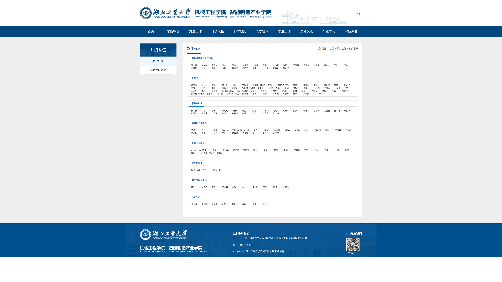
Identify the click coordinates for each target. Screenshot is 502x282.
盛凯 (305, 88)
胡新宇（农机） (259, 85)
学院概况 (173, 31)
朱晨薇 (276, 68)
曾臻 (324, 91)
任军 (254, 111)
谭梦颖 (318, 130)
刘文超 (255, 65)
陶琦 (327, 130)
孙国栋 (327, 88)
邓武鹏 (236, 150)
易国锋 (294, 91)
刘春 (193, 88)
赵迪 (244, 113)
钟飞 (254, 113)
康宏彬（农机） (285, 85)
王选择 (296, 65)
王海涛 (337, 88)
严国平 (347, 111)
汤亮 (275, 111)
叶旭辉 (284, 91)
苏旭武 (317, 88)
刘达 (203, 88)
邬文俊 (327, 65)
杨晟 (244, 204)
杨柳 (193, 153)
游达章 (220, 153)
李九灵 (225, 111)
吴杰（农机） (243, 91)
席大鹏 (255, 187)
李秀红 (327, 85)
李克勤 (306, 85)
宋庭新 (297, 130)
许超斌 (206, 170)
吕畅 (265, 150)
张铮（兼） (218, 170)
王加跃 (348, 130)
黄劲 (270, 85)
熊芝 (214, 68)
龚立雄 (246, 130)
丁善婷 (204, 65)
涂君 (285, 65)
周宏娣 (266, 113)
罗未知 (260, 88)
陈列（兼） (196, 170)
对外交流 (306, 31)
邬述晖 (317, 111)
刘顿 (214, 88)
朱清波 (266, 204)
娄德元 (235, 88)
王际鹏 (338, 130)
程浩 (214, 150)
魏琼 (203, 91)
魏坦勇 (317, 65)
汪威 (316, 150)
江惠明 (225, 187)
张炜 (275, 187)
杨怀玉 (194, 113)
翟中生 (245, 68)
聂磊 (265, 65)
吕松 (244, 187)
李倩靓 (317, 85)
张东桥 (209, 94)
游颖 (224, 113)
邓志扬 (194, 65)
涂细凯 (297, 150)
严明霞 (274, 91)
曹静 (193, 130)
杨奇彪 (235, 133)
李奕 (336, 85)
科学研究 (240, 31)
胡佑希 (267, 130)
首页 (151, 31)
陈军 (193, 187)
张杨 (254, 94)
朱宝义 (322, 94)
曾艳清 (245, 133)
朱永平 (286, 68)
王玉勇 (194, 91)
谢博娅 (194, 68)
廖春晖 (235, 111)
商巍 (276, 150)
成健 (234, 85)
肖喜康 (264, 91)
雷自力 (235, 65)
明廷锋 (286, 88)
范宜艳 (225, 130)
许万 (347, 150)
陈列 (214, 85)
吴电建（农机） (229, 91)
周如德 (286, 187)
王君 (327, 150)
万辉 (306, 150)
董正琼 (215, 65)
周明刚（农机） (310, 94)
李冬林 (215, 111)
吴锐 (203, 133)
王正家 (306, 65)
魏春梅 (306, 111)
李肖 (255, 150)
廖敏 (234, 187)
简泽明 (204, 204)
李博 (295, 85)
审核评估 (351, 31)
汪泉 (285, 111)
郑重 (295, 94)
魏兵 (295, 111)
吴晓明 (327, 111)
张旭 (254, 68)
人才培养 (262, 31)
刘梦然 (245, 65)
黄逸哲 (277, 130)
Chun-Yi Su (196, 150)
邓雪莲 (194, 204)
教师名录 (158, 61)
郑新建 (286, 94)
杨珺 (234, 204)
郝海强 (246, 150)
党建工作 (195, 31)
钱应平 (296, 88)
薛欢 (224, 133)
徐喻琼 (215, 133)
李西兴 (287, 130)
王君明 (347, 88)
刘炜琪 (225, 88)
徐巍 (224, 68)
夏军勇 (253, 91)
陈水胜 (225, 85)
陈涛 (204, 150)
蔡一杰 (204, 85)
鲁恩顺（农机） (249, 88)
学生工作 (284, 31)
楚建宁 (215, 130)
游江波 (266, 187)
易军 (303, 91)
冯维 (224, 65)
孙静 (307, 130)
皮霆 (244, 111)
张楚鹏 (345, 91)
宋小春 (276, 65)
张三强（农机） (234, 94)
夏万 (224, 204)
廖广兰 (347, 85)
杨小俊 (204, 113)
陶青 (286, 150)
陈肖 (203, 130)
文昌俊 (215, 204)
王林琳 (194, 133)
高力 (214, 187)
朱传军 (276, 133)
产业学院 (329, 31)
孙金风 (266, 111)
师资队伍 (217, 31)
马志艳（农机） (274, 88)
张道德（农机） (198, 94)
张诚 (334, 91)
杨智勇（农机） (208, 153)
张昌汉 (235, 113)
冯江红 (204, 187)
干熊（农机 (237, 130)
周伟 (265, 133)
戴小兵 (226, 150)
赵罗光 (276, 94)
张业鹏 (266, 68)
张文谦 (245, 94)
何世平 (204, 111)
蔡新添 (194, 85)
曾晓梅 (235, 68)
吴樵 (336, 65)
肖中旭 (337, 111)
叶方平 (215, 113)
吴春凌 (215, 91)
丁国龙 (245, 85)
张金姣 (220, 94)
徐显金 (338, 150)
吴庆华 (347, 65)
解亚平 (204, 68)
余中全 (315, 91)
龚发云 (194, 111)
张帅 (254, 133)
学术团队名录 (158, 70)
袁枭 (254, 204)
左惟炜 (276, 113)
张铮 (265, 94)
